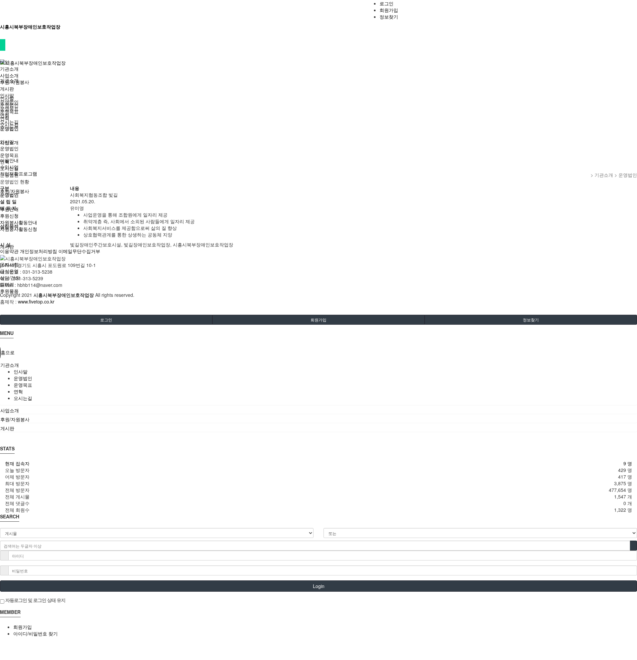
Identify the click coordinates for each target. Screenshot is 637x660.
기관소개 (9, 68)
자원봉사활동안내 (18, 222)
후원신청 (9, 215)
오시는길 (9, 121)
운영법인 (9, 102)
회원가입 (389, 10)
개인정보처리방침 (38, 251)
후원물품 (9, 291)
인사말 (7, 95)
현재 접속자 (17, 463)
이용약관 (9, 251)
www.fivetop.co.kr (36, 301)
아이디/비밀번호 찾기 (35, 633)
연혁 (4, 115)
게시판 (7, 88)
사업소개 (9, 75)
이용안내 (9, 160)
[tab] (318, 365)
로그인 (386, 3)
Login (318, 586)
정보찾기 (389, 16)
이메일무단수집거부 (79, 251)
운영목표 (9, 108)
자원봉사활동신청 (18, 229)
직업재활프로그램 (18, 173)
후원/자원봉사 (14, 82)
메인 (4, 62)
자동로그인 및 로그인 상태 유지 (34, 600)
